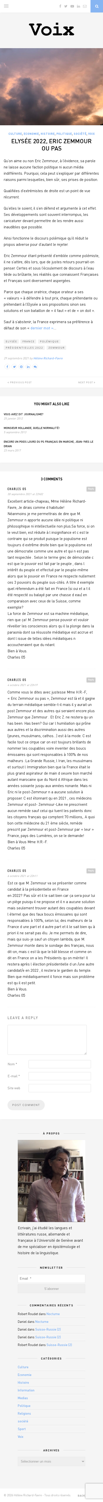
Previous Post (20, 382)
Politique (64, 133)
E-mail (14, 1076)
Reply (91, 489)
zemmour (56, 347)
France (28, 341)
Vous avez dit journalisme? (23, 414)
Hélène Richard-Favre (47, 358)
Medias (23, 1398)
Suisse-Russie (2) (48, 1329)
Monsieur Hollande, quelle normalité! (32, 427)
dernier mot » (42, 328)
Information (26, 1390)
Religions (24, 1413)
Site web (14, 1088)
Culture (15, 133)
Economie (31, 133)
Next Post (86, 382)
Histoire (48, 133)
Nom (12, 1064)
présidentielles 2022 (24, 347)
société (80, 133)
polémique (49, 341)
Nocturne (53, 1314)
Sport (22, 1429)
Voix (91, 133)
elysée (11, 341)
